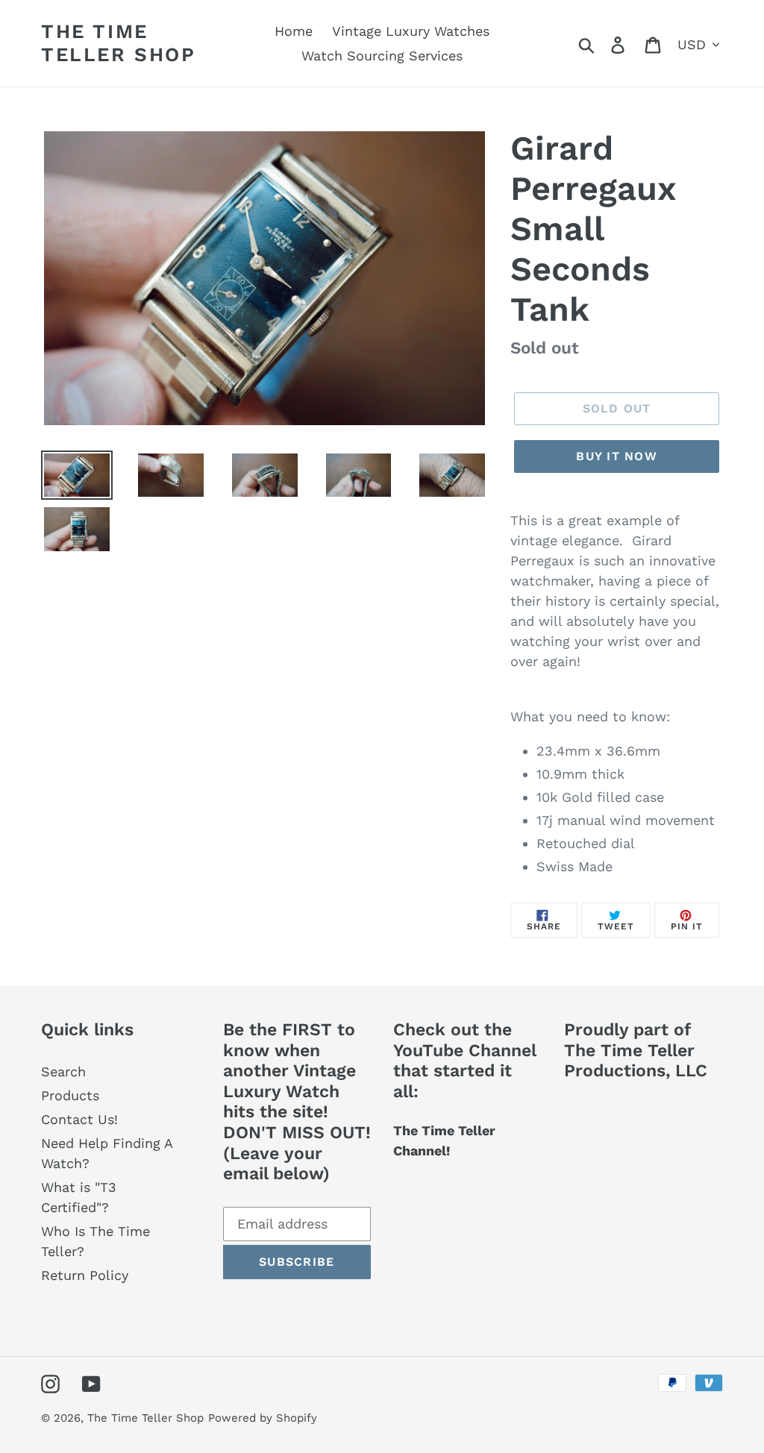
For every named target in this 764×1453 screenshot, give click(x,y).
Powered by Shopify (262, 1418)
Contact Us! (79, 1119)
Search (63, 1071)
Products (70, 1095)
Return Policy (84, 1275)
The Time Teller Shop (118, 43)
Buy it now (616, 456)
